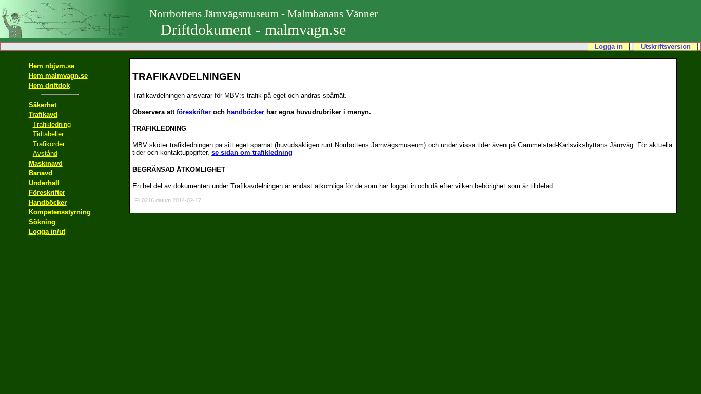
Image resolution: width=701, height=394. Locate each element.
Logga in (609, 46)
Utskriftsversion (666, 46)
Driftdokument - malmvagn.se (263, 23)
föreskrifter (194, 112)
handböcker (245, 112)
